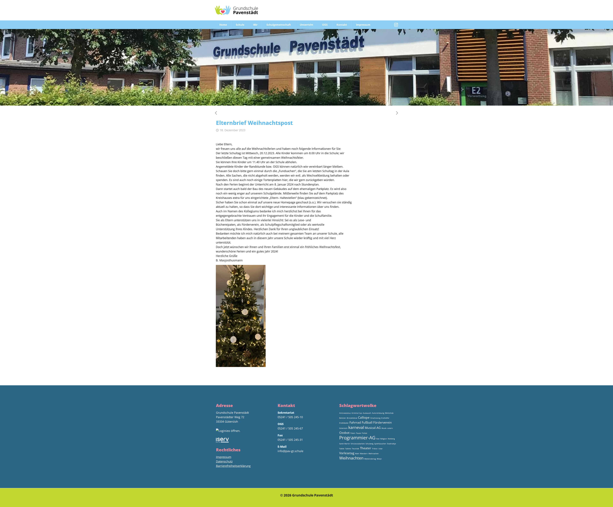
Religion (383, 439)
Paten (352, 433)
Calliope (364, 417)
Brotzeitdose (352, 418)
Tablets (348, 449)
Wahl (357, 453)
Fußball (367, 422)
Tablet (341, 449)
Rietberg (391, 439)
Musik (384, 428)
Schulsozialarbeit (358, 444)
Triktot (375, 449)
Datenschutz (224, 461)
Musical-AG (373, 428)
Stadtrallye (391, 444)
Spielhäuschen (380, 444)
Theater (365, 448)
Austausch (367, 413)
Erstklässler (344, 423)
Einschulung (375, 418)
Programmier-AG (357, 437)
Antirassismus (345, 413)
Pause (358, 433)
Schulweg (369, 444)
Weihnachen (373, 453)
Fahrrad (355, 422)
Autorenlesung (378, 413)
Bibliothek (389, 413)
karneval (356, 427)
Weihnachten (351, 458)
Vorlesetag (346, 453)
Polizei (364, 433)
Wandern (364, 453)
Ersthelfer (385, 418)
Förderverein (382, 422)
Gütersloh (343, 428)
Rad (377, 439)
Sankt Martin (344, 444)
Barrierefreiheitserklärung (233, 466)
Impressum (223, 457)
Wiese (379, 459)
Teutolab (355, 449)
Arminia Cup (357, 413)
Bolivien (342, 418)
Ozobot (344, 433)
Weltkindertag (370, 459)
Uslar (380, 449)
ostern (390, 428)
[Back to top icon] (597, 500)
